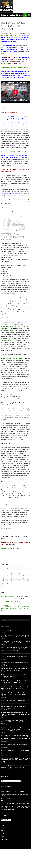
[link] (19, 384)
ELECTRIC (28, 599)
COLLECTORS (9, 599)
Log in (2, 830)
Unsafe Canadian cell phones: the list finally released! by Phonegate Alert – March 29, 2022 (15, 675)
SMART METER (9, 608)
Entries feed (4, 833)
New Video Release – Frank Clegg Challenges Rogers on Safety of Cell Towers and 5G (15, 745)
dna (17, 599)
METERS (4, 606)
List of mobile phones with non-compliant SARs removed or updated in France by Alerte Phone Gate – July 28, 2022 (15, 656)
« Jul (2, 585)
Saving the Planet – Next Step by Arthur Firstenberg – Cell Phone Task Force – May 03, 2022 (14, 669)
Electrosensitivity (4, 603)
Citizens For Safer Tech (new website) (10, 630)
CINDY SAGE (3, 599)
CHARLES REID (17, 596)
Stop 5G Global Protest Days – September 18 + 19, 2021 (15, 700)
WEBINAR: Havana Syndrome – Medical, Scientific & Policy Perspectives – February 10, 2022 (14, 681)
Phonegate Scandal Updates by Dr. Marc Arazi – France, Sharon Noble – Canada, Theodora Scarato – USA (15, 636)
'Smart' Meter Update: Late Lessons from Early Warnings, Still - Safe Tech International (15, 807)
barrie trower (3, 596)
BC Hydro (8, 596)
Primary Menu (29, 15)
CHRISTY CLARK (24, 596)
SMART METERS (19, 608)
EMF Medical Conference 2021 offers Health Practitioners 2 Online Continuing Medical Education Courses (14, 721)
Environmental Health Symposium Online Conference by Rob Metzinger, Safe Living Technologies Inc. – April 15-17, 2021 (15, 759)
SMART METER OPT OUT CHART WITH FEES (17, 803)
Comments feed (5, 836)
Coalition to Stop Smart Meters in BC (12, 15)
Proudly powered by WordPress (8, 847)
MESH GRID (27, 603)
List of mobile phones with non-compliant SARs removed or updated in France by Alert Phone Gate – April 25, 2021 (15, 752)
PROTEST (19, 606)
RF (28, 606)
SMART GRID (3, 608)
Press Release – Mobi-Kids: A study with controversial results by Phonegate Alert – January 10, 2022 (15, 687)
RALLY (26, 606)
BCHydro (12, 596)
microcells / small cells (12, 606)
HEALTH (17, 603)
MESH (23, 603)
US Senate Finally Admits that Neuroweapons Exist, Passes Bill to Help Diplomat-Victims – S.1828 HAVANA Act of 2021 (15, 714)
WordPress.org (5, 839)
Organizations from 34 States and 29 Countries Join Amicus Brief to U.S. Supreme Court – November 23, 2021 (14, 694)
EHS (23, 598)
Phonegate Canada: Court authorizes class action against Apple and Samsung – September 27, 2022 (15, 642)
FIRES (12, 603)
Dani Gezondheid (5, 798)
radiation (23, 606)
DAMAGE (14, 599)
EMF (9, 603)
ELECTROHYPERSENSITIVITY (13, 601)
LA (21, 603)
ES (10, 603)
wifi (27, 608)
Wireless (2, 610)
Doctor (19, 599)
